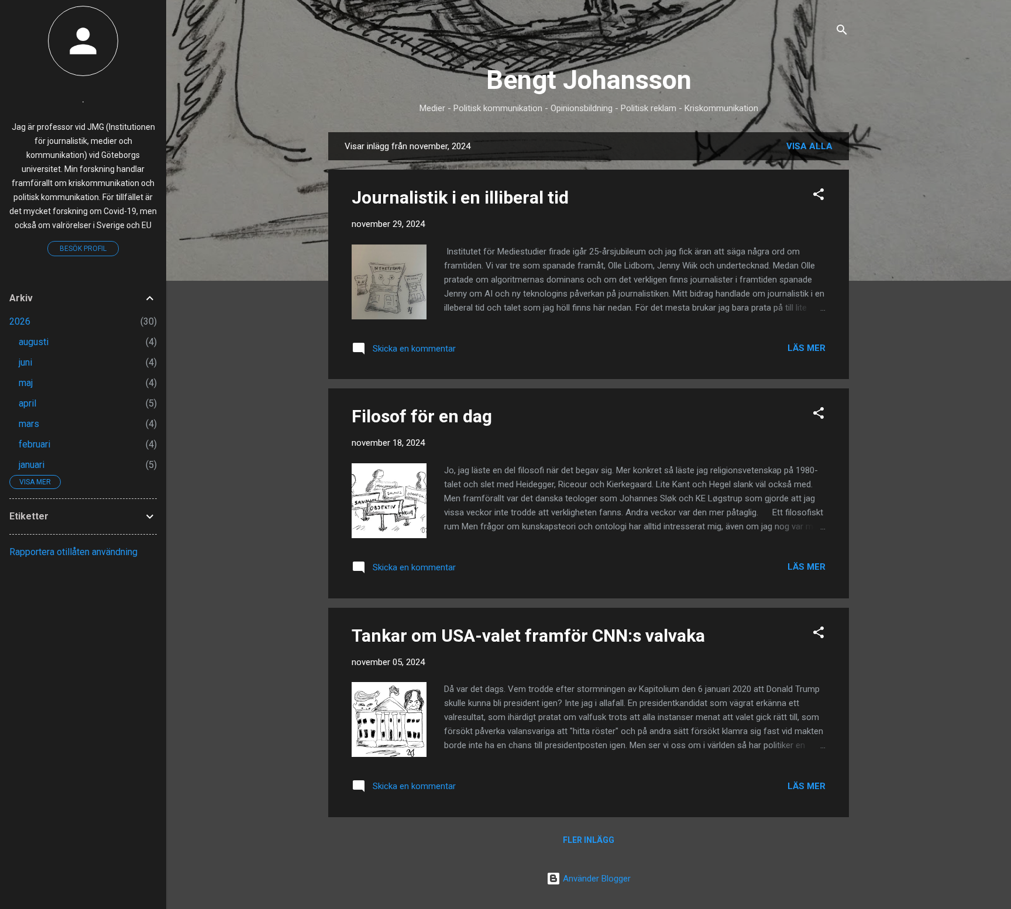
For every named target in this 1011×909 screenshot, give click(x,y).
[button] (818, 196)
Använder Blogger (595, 878)
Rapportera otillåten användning (73, 551)
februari (34, 444)
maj (26, 382)
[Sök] (842, 32)
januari (31, 464)
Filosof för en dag (422, 416)
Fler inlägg (588, 840)
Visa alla (809, 146)
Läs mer (807, 348)
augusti (34, 341)
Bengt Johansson (589, 79)
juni (25, 362)
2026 (19, 321)
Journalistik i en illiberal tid (460, 197)
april (27, 403)
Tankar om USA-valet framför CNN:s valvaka (528, 635)
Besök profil (83, 249)
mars (29, 423)
